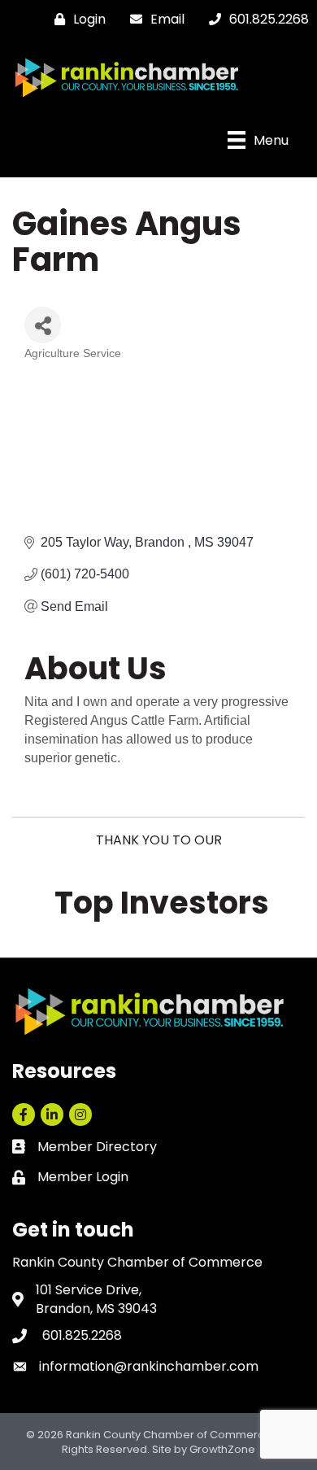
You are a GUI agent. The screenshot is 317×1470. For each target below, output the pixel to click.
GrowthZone (222, 1449)
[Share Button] (42, 325)
